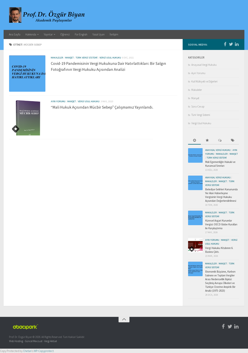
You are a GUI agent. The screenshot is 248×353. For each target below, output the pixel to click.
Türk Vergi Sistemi (86, 57)
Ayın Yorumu (58, 101)
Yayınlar (48, 34)
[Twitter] (231, 44)
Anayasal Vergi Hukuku (204, 64)
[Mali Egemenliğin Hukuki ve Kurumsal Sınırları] (195, 155)
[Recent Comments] (220, 141)
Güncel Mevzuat (33, 341)
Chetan (27, 351)
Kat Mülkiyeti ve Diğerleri (204, 81)
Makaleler (57, 57)
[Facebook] (225, 44)
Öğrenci (65, 34)
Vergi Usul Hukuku (110, 57)
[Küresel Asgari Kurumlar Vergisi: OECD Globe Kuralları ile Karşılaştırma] (195, 218)
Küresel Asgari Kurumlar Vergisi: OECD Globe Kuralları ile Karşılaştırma (221, 224)
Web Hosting (16, 341)
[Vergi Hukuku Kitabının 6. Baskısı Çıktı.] (195, 245)
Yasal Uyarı (98, 34)
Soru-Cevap (197, 106)
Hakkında (30, 34)
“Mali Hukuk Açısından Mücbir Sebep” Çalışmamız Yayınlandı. (102, 107)
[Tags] (232, 141)
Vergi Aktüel (50, 341)
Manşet (69, 57)
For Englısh (81, 34)
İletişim (114, 34)
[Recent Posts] (194, 141)
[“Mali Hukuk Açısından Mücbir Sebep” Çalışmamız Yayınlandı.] (27, 117)
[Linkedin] (237, 44)
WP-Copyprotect (44, 351)
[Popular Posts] (207, 141)
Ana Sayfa (14, 34)
